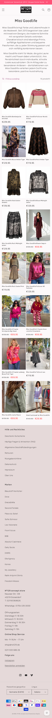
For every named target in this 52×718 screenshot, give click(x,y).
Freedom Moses (12, 581)
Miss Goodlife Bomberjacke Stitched (11, 117)
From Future (10, 530)
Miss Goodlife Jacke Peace (11, 415)
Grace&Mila (10, 502)
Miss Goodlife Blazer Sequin (36, 243)
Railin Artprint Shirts (14, 575)
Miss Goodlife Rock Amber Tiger (37, 159)
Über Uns (9, 475)
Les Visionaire (11, 525)
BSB (6, 536)
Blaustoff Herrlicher (13, 491)
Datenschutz (11, 464)
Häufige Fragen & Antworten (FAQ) (20, 441)
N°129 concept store (22, 714)
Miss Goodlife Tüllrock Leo (35, 372)
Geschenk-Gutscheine (15, 436)
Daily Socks (10, 547)
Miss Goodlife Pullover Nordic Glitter (37, 117)
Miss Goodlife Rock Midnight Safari (12, 244)
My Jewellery (10, 570)
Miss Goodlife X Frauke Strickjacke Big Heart (10, 330)
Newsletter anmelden (15, 665)
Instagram (9, 660)
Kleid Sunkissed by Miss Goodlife (37, 415)
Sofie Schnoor (11, 519)
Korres (8, 564)
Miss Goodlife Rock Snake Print (13, 286)
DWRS (7, 553)
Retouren (9, 453)
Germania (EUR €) (16, 692)
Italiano (37, 692)
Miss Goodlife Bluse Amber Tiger (13, 159)
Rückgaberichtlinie (13, 458)
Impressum (10, 469)
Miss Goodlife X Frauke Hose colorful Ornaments (36, 330)
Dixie (7, 496)
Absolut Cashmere (13, 541)
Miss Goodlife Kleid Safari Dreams (11, 201)
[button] (3, 10)
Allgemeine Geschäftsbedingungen (21, 447)
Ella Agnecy (10, 558)
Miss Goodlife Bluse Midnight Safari (36, 201)
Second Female (11, 508)
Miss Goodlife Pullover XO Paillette (35, 287)
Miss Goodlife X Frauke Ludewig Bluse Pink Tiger (13, 373)
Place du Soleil (11, 513)
